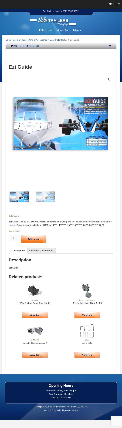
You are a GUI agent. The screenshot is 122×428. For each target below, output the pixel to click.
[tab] (18, 251)
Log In (78, 30)
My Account (47, 30)
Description (19, 250)
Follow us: (110, 18)
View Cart (64, 30)
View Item (35, 315)
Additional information (41, 250)
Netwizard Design (70, 410)
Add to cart (34, 239)
